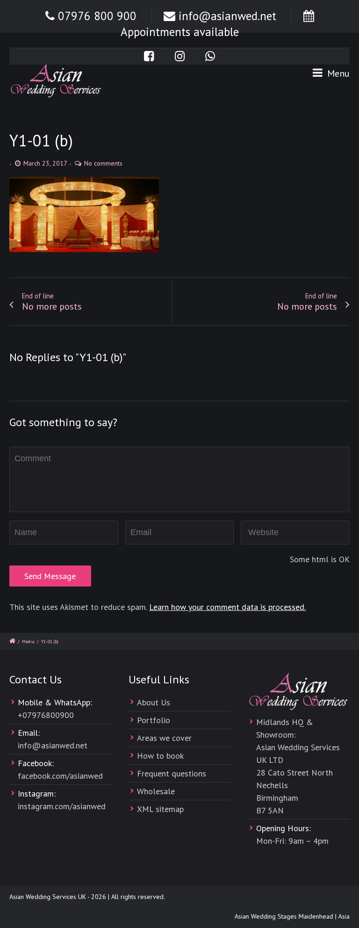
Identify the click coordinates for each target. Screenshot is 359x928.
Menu (337, 73)
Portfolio (153, 720)
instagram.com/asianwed (62, 806)
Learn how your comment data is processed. (227, 607)
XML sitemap (160, 809)
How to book (160, 755)
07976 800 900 (97, 15)
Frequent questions (171, 773)
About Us (153, 702)
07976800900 (48, 715)
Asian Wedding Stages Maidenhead (281, 916)
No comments (103, 163)
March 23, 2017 (45, 163)
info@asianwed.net (227, 15)
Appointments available (180, 31)
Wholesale (156, 791)
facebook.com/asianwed (60, 775)
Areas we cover (164, 737)
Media (28, 641)
